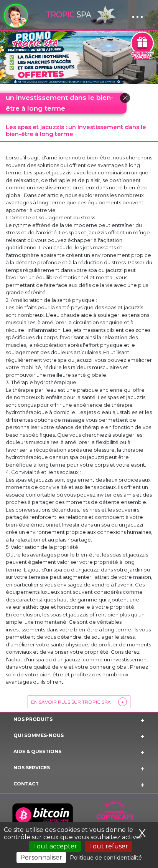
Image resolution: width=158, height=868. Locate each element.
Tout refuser (108, 846)
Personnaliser (41, 857)
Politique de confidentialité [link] (106, 857)
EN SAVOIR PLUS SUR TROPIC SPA (77, 702)
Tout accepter (55, 846)
